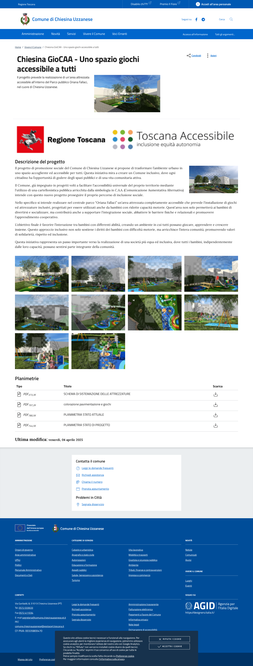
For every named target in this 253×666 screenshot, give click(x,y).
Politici (18, 565)
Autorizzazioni (79, 560)
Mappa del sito (25, 659)
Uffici (17, 560)
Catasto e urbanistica (82, 550)
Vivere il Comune (32, 47)
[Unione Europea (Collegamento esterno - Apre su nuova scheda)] (30, 528)
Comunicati (191, 555)
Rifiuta (172, 639)
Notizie (188, 550)
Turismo (76, 580)
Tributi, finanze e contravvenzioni (145, 570)
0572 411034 (26, 613)
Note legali (134, 624)
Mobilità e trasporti (138, 555)
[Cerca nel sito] (231, 19)
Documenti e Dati (23, 575)
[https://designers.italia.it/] (211, 606)
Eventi (188, 586)
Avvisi (188, 560)
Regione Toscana (26, 4)
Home (18, 47)
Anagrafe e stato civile (83, 555)
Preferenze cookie (125, 656)
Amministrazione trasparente (144, 604)
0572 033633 (26, 608)
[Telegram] (201, 19)
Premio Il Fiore (168, 4)
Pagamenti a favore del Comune (145, 614)
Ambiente (133, 565)
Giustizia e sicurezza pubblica (143, 560)
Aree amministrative (25, 555)
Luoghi (188, 581)
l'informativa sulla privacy (111, 659)
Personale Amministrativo (28, 570)
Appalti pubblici (79, 570)
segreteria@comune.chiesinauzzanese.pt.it (44, 618)
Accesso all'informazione (195, 34)
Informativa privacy (138, 619)
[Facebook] (195, 19)
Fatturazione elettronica (141, 609)
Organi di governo (24, 550)
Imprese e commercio (139, 575)
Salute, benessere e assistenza (87, 575)
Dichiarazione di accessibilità (143, 630)
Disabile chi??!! (140, 4)
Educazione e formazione (84, 565)
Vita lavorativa (136, 550)
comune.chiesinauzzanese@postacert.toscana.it (39, 626)
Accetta (172, 646)
